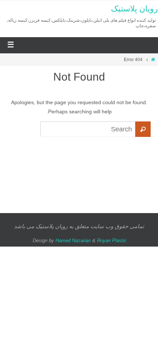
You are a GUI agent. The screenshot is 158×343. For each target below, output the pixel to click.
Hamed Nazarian (73, 240)
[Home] (153, 59)
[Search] (143, 129)
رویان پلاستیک (134, 8)
